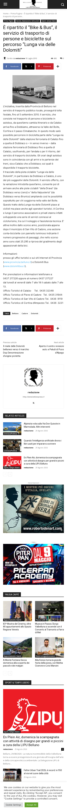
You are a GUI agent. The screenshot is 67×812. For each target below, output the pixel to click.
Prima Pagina (16, 13)
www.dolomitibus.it (14, 266)
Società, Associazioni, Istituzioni (27, 21)
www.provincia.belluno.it (17, 262)
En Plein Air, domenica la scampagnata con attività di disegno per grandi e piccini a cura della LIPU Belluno (44, 460)
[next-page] (10, 474)
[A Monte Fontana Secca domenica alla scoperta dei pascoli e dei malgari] (17, 647)
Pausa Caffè (40, 620)
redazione (20, 58)
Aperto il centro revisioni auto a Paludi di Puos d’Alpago (51, 349)
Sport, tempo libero (49, 21)
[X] (33, 402)
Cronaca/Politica (10, 434)
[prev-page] (5, 474)
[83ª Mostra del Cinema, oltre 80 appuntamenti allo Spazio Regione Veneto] (17, 611)
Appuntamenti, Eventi (12, 620)
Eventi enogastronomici (45, 656)
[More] (58, 66)
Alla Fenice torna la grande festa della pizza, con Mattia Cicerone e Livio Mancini (49, 663)
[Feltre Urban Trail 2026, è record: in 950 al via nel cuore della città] (12, 775)
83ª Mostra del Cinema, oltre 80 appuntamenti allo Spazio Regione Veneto (17, 627)
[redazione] (5, 58)
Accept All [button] (31, 805)
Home (6, 13)
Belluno (15, 313)
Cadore (25, 313)
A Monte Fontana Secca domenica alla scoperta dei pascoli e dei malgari (16, 663)
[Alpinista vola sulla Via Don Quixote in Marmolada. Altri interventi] (12, 428)
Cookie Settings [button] (13, 805)
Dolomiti (34, 313)
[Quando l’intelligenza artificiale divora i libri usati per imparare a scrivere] (12, 445)
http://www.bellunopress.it (33, 397)
